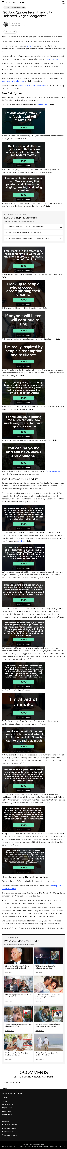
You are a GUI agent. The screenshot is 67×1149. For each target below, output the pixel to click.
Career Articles (6, 1111)
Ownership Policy (53, 1146)
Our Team (9, 1146)
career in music (51, 59)
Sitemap (4, 1101)
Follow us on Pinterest (10, 1132)
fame (28, 46)
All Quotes (5, 1098)
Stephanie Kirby (15, 23)
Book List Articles (7, 1114)
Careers (21, 1146)
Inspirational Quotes (19, 7)
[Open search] (63, 2)
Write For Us (28, 1146)
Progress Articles (7, 1108)
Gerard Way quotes (54, 471)
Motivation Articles (7, 1104)
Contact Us (5, 1121)
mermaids (42, 105)
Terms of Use (35, 1146)
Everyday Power (9, 7)
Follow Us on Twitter (9, 1128)
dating (21, 541)
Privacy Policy (62, 1146)
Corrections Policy (43, 1146)
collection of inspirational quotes (32, 86)
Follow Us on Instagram (10, 1135)
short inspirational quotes (13, 81)
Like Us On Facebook (10, 1125)
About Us (4, 1118)
